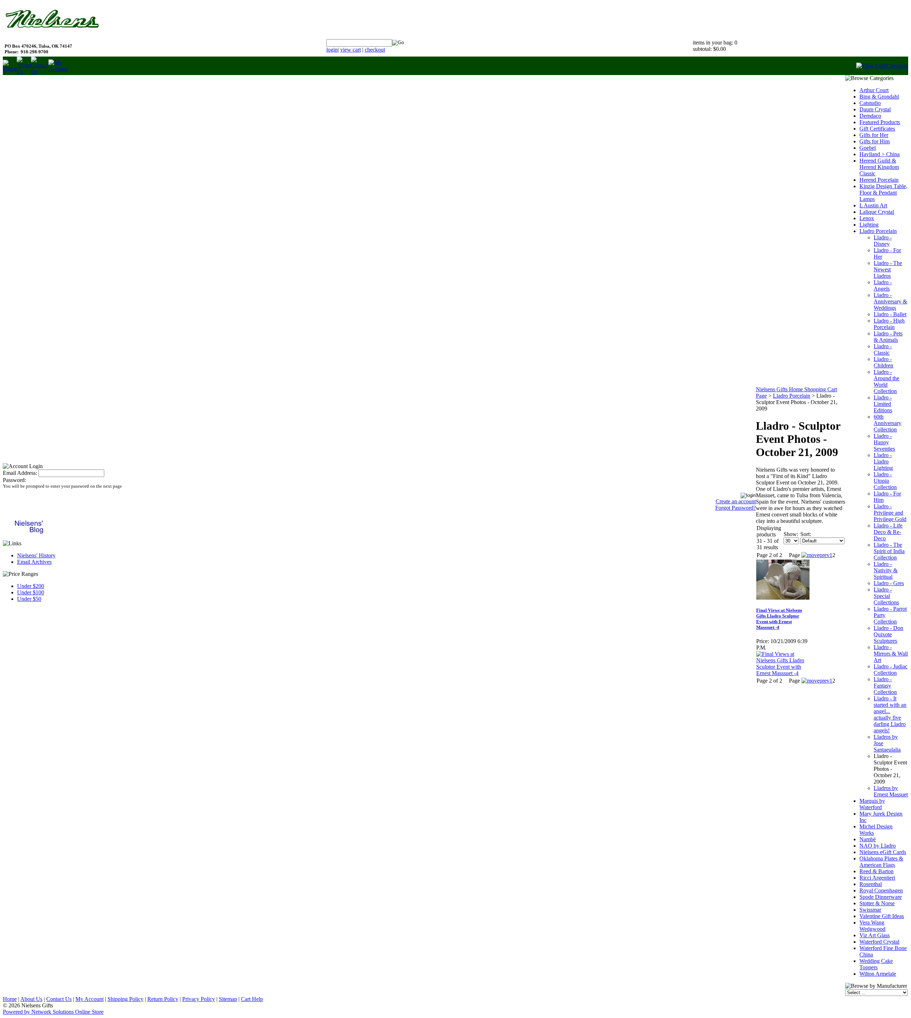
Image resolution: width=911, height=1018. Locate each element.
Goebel (867, 148)
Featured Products (879, 122)
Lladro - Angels (883, 285)
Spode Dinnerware (880, 897)
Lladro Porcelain (791, 396)
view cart (350, 50)
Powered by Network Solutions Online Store (53, 1012)
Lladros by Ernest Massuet (891, 791)
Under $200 (30, 586)
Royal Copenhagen (881, 890)
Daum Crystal (875, 109)
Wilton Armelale (877, 974)
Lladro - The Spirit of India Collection (889, 551)
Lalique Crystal (876, 212)
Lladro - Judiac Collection (890, 669)
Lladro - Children (883, 362)
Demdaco (870, 116)
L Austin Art (873, 205)
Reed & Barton (876, 871)
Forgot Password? (735, 508)
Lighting (869, 225)
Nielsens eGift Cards (882, 852)
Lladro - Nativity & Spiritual (885, 570)
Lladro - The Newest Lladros (888, 269)
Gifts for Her (873, 135)
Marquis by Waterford (872, 804)
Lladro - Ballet (890, 314)
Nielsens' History (36, 555)
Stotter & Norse (877, 903)
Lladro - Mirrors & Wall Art (891, 653)
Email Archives (34, 562)
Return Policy (162, 999)
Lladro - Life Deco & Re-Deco (888, 532)
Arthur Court (874, 90)
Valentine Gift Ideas (881, 916)
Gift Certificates (877, 129)
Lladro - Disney (883, 240)
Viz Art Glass (874, 935)
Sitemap (228, 999)
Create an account (736, 501)
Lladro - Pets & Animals (888, 336)
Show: (791, 534)
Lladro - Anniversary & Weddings (890, 301)
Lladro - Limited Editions (883, 403)
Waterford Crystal (879, 942)
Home (10, 999)
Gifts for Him (874, 141)
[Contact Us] (39, 72)
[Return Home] (10, 68)
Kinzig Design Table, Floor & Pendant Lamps (883, 192)
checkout (375, 50)
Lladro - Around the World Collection (886, 381)
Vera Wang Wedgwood (872, 925)
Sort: (805, 534)
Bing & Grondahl (879, 97)
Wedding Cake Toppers (876, 964)
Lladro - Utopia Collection (885, 480)
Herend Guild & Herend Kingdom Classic (879, 167)
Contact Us (59, 999)
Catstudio (870, 103)
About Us (31, 999)
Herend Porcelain (879, 180)
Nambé (867, 839)
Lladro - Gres (889, 583)
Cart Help (252, 999)
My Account (89, 999)
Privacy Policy (198, 999)
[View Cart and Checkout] (882, 66)
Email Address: (20, 473)
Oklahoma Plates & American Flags (881, 861)
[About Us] (24, 72)
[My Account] (58, 69)
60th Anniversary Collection (887, 423)
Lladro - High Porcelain (889, 324)
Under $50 (29, 599)
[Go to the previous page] (815, 555)
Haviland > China (879, 154)
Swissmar (870, 910)
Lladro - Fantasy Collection (885, 685)
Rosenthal (870, 884)
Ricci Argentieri (877, 878)
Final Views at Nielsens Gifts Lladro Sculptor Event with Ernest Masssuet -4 (779, 619)
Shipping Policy (125, 999)
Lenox (866, 218)
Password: (14, 480)
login (332, 50)
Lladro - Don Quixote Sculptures (888, 634)
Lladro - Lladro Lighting (883, 461)
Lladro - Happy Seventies (884, 442)
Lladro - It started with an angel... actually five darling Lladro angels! (890, 714)
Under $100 (30, 592)
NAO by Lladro (877, 846)
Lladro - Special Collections (886, 596)
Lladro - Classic (883, 349)
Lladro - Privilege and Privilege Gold (890, 512)
